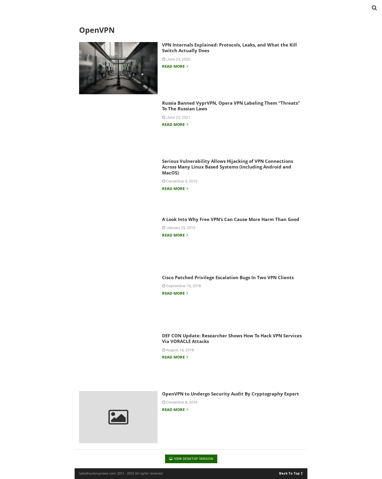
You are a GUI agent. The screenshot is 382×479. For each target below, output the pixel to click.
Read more (174, 66)
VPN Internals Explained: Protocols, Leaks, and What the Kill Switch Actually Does (229, 48)
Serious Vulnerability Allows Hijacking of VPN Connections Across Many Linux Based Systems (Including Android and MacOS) (227, 167)
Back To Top (289, 473)
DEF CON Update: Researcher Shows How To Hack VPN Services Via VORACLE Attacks (232, 338)
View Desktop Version (193, 459)
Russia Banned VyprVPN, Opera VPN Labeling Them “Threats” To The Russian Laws (231, 106)
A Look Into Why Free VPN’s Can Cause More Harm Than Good (230, 219)
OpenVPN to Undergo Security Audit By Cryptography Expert (230, 394)
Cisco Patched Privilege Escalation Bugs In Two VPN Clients (228, 277)
